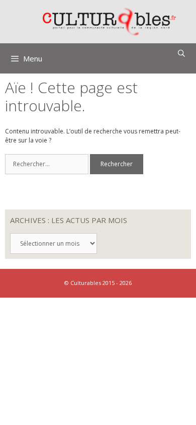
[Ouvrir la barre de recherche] (181, 53)
